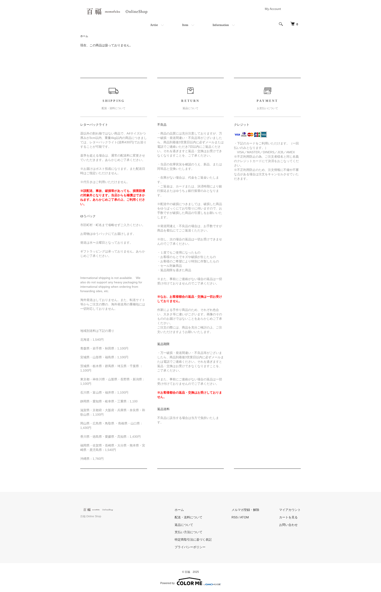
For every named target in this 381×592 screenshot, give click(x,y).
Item (185, 25)
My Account (273, 9)
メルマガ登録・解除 (245, 510)
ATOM (244, 517)
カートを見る (288, 517)
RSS (235, 517)
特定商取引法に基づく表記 (193, 539)
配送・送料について (188, 517)
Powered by (167, 583)
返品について (184, 525)
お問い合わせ (288, 525)
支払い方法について (188, 532)
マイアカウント (290, 510)
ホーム (84, 36)
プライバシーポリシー (190, 547)
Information (221, 25)
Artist (154, 25)
